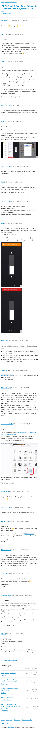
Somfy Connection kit (8, 697)
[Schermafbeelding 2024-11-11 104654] (19, 459)
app (6, 675)
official (3, 13)
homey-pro (8, 13)
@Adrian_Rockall (6, 375)
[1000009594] (11, 264)
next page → (15, 660)
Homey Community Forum (9, 2)
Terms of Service (27, 720)
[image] (19, 150)
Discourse (11, 727)
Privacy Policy (5, 723)
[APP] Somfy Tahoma (8, 673)
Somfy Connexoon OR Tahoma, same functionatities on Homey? (10, 706)
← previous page (6, 660)
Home (3, 720)
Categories (9, 720)
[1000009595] (11, 310)
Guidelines (17, 720)
